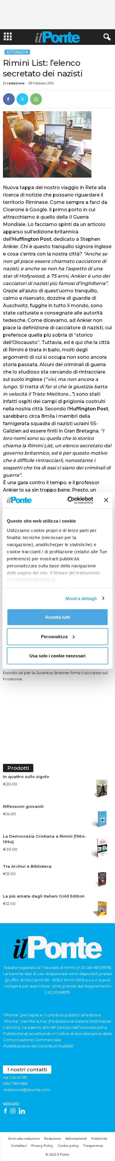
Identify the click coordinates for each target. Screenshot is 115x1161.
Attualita (17, 52)
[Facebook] (9, 99)
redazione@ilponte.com (26, 1089)
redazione (15, 83)
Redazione (52, 1138)
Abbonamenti (76, 1138)
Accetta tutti (57, 617)
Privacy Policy (42, 1145)
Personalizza (54, 636)
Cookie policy (68, 1145)
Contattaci (19, 1145)
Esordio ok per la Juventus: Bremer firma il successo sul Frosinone (55, 675)
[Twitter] (22, 99)
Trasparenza (93, 1145)
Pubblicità (99, 1138)
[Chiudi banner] (106, 500)
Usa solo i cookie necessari (57, 655)
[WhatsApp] (36, 99)
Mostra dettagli (81, 598)
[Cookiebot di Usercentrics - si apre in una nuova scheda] (69, 500)
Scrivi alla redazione (24, 1138)
